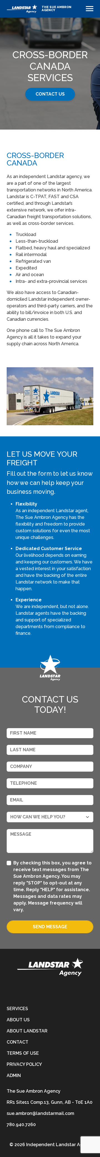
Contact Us (50, 94)
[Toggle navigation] (89, 8)
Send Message (50, 926)
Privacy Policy (24, 1064)
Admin (14, 1075)
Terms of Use (23, 1053)
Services (17, 1008)
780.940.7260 (21, 1124)
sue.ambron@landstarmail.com (40, 1113)
